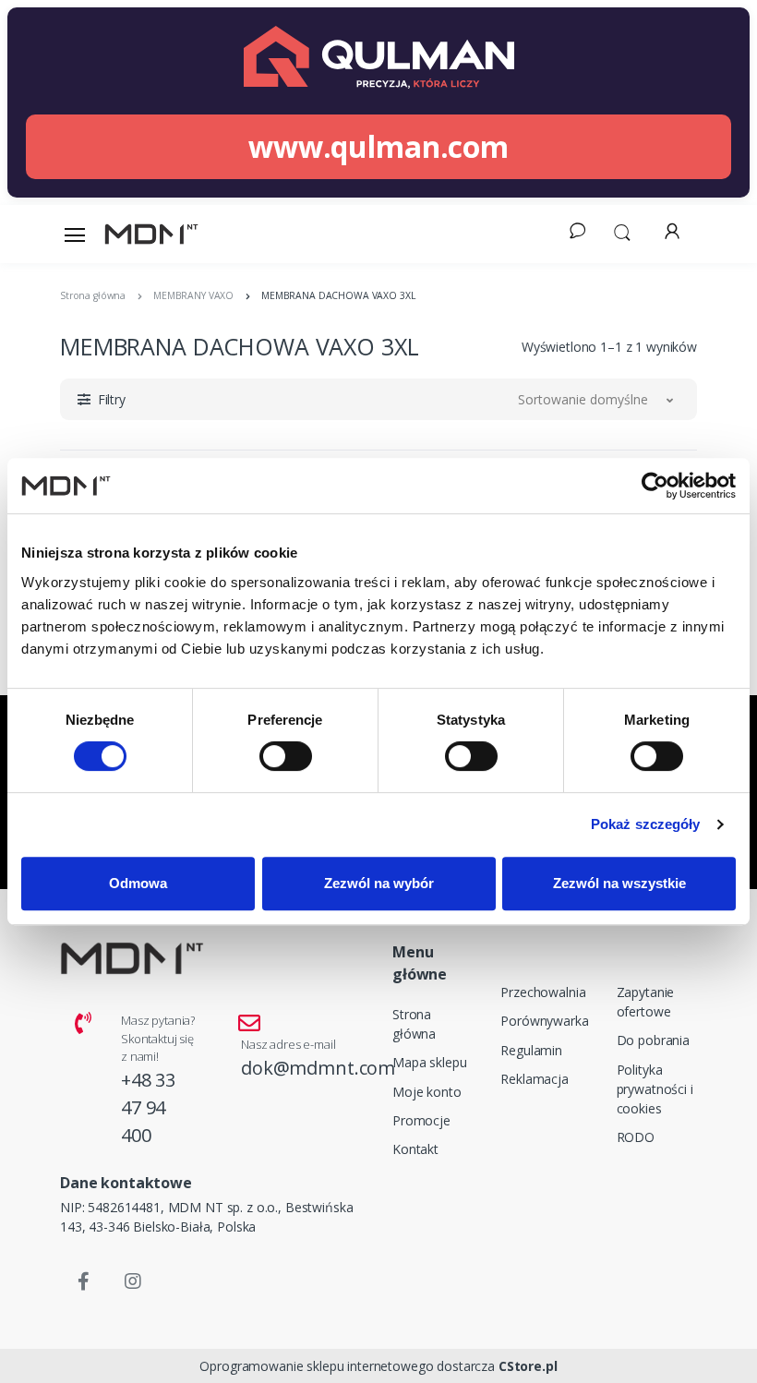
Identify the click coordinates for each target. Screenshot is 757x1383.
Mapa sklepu (429, 1062)
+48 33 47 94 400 (148, 1107)
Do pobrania (653, 1040)
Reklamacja (534, 1079)
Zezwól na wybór (379, 883)
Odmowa (138, 883)
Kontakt (415, 1149)
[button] (622, 231)
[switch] (285, 756)
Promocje (421, 1120)
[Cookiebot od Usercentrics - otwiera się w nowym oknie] (655, 485)
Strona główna (414, 1023)
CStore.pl (528, 1366)
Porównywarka (544, 1020)
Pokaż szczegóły (646, 824)
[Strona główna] (151, 234)
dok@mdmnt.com (318, 1067)
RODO (636, 1137)
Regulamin (531, 1050)
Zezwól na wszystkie (619, 883)
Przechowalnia (542, 992)
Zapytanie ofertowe (646, 1001)
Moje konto (427, 1091)
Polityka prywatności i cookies (655, 1089)
